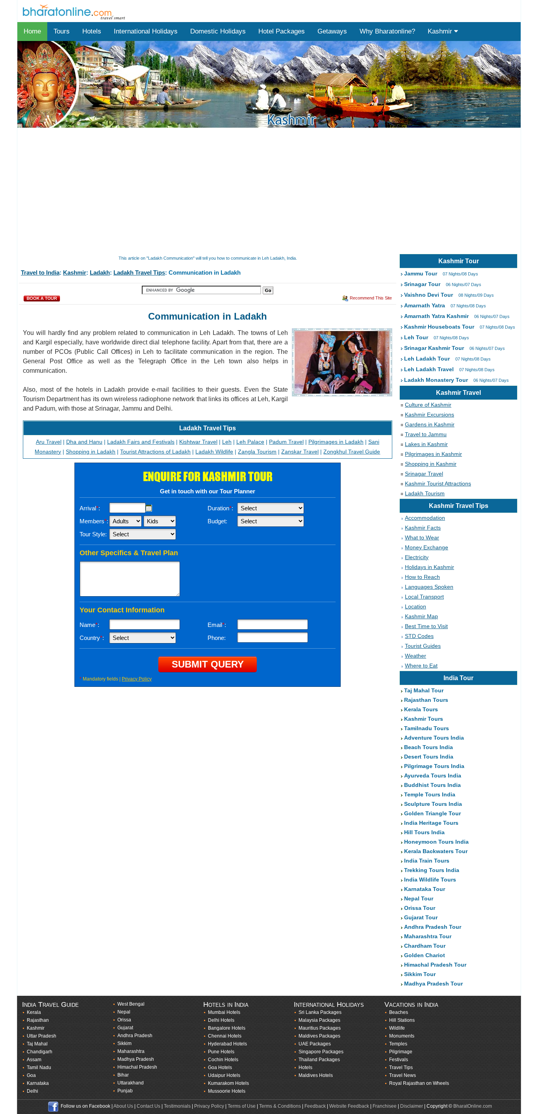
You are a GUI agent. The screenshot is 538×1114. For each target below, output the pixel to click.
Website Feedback (349, 1106)
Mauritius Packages (320, 1028)
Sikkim (124, 1043)
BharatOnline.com (472, 1106)
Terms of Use (242, 1106)
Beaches (398, 1012)
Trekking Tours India (431, 870)
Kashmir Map (421, 616)
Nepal (123, 1012)
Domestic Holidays (218, 31)
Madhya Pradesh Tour (433, 983)
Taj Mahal (37, 1044)
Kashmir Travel (458, 392)
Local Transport (424, 596)
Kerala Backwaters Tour (436, 851)
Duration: (220, 508)
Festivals (398, 1059)
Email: (217, 624)
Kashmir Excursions (429, 414)
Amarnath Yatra (424, 305)
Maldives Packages (319, 1036)
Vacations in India (411, 1004)
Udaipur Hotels (224, 1075)
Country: (92, 637)
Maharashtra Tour (427, 936)
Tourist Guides (423, 646)
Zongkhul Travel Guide (351, 451)
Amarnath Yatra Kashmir (436, 316)
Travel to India (40, 272)
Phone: (217, 637)
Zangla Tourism (257, 451)
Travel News (402, 1075)
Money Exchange (426, 547)
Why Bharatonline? (387, 31)
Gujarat (125, 1027)
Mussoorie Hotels (226, 1091)
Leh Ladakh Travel (429, 369)
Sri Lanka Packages (320, 1012)
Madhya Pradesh (135, 1059)
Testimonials (177, 1106)
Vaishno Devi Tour (428, 295)
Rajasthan (38, 1020)
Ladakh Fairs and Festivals (140, 442)
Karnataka (38, 1083)
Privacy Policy (137, 679)
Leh (227, 442)
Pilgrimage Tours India (434, 766)
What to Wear (422, 537)
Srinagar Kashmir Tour (434, 348)
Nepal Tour (418, 898)
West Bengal (131, 1004)
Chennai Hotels (224, 1036)
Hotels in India (226, 1004)
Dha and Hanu (84, 442)
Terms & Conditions (280, 1106)
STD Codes (419, 636)
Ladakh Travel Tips (139, 272)
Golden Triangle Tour (432, 813)
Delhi (32, 1091)
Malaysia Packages (319, 1020)
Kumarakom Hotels (228, 1083)
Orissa (124, 1020)
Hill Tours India (424, 832)
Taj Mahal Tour (423, 690)
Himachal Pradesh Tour (435, 964)
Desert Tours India (428, 756)
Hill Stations (402, 1020)
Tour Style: (93, 534)
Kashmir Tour (458, 261)
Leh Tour (416, 337)
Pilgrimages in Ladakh (336, 442)
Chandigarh (39, 1051)
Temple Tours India (429, 794)
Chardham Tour (424, 946)
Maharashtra (131, 1051)
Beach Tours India (428, 747)
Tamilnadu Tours (426, 728)
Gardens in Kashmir (430, 424)
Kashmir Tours (423, 719)
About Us (123, 1106)
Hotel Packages (281, 31)
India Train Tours (426, 860)
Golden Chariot (424, 955)
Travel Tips (401, 1067)
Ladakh (100, 272)
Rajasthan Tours (426, 700)
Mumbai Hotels (224, 1012)
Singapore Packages (321, 1051)
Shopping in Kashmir (430, 464)
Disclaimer (411, 1106)
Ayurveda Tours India (432, 775)
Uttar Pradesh (41, 1036)
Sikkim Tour (420, 974)
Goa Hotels (220, 1067)
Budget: (217, 521)
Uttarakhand (130, 1083)
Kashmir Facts (423, 527)
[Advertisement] (253, 191)
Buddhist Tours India (432, 785)
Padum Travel (286, 442)
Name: (89, 624)
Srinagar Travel (424, 474)
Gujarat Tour (421, 917)
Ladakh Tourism (425, 493)
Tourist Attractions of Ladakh (155, 451)
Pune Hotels (221, 1051)
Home (32, 31)
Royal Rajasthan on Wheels (419, 1083)
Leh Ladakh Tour (427, 358)
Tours (62, 31)
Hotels (91, 31)
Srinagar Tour (422, 284)
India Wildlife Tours (430, 879)
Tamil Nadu (39, 1067)
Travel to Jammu (426, 434)
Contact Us (148, 1106)
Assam (34, 1059)
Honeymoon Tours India (436, 842)
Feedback (315, 1106)
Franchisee (385, 1106)
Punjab (125, 1091)
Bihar (123, 1075)
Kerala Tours (421, 709)
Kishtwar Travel (198, 442)
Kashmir (441, 31)
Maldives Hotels (316, 1075)
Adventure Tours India (434, 738)
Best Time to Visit (426, 626)
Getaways (332, 31)
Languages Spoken (429, 587)
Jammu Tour (420, 273)
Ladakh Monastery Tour (436, 380)
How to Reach (422, 577)
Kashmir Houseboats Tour (439, 327)
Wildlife (397, 1028)
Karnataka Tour (424, 889)
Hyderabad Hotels (227, 1044)
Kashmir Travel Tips (458, 505)
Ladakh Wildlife (214, 451)
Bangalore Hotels (226, 1028)
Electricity (417, 557)
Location (415, 606)
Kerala (34, 1012)
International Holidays (146, 31)
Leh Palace (250, 442)
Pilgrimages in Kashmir (433, 454)
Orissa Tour (419, 908)
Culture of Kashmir (428, 405)
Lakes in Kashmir (426, 444)
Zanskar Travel (300, 451)
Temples (398, 1044)
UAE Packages (315, 1044)
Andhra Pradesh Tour (432, 927)
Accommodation (425, 518)
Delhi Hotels (221, 1020)
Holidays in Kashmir (429, 567)
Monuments (401, 1036)
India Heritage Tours (431, 823)
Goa (31, 1075)
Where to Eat (421, 665)
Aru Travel (48, 442)
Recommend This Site (371, 298)
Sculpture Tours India (433, 804)
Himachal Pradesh (137, 1067)
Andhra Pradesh (134, 1035)
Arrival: (90, 508)
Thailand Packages (319, 1059)
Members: (94, 521)
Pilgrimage (400, 1051)
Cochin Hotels (223, 1059)
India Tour (458, 678)
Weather (415, 656)
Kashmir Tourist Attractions (438, 483)
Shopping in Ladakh (90, 451)
